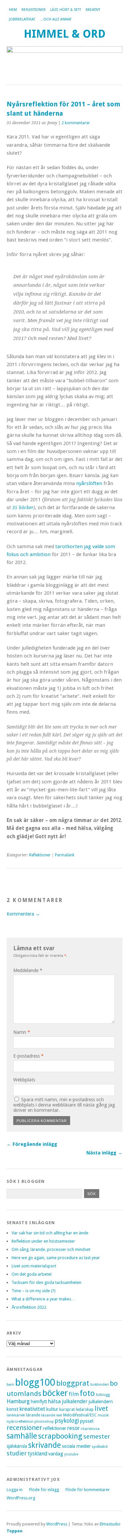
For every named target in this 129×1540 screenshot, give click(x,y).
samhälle (22, 1436)
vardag (55, 1454)
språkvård (100, 1447)
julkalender (75, 1401)
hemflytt (39, 1401)
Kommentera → (23, 914)
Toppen (14, 1530)
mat (59, 1415)
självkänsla (17, 1446)
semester (96, 1436)
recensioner (24, 1428)
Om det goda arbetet (32, 1274)
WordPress (56, 1523)
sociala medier (76, 1446)
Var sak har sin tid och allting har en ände (50, 1232)
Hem (13, 10)
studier (17, 1453)
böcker (55, 1393)
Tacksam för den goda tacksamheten (46, 1282)
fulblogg (103, 1395)
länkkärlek (16, 1415)
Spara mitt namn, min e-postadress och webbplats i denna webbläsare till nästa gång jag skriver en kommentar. (64, 1105)
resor (73, 1428)
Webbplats (24, 1079)
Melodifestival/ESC (80, 1415)
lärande (33, 1415)
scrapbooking (60, 1436)
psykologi (67, 1420)
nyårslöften (89, 483)
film (74, 1394)
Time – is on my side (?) (34, 1290)
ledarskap (85, 1409)
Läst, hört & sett (65, 10)
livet (101, 1408)
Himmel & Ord (65, 33)
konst (13, 1409)
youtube (71, 1454)
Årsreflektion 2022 (29, 1307)
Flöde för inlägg (44, 1489)
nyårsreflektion (20, 1421)
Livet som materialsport (34, 1265)
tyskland (37, 1453)
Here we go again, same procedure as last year (56, 1257)
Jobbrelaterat (22, 19)
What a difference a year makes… (43, 1298)
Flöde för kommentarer (87, 1489)
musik (103, 1415)
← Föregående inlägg (32, 1144)
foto (87, 1393)
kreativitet (32, 1409)
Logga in (14, 1489)
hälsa (54, 1401)
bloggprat (72, 1383)
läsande (48, 1415)
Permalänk (64, 855)
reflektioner (54, 1428)
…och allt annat (55, 19)
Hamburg (18, 1401)
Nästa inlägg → (104, 1152)
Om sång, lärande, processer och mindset (51, 1249)
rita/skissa (90, 1428)
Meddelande (27, 970)
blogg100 (35, 1382)
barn (10, 1384)
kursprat (67, 1409)
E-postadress (28, 1056)
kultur (52, 1409)
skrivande (44, 1445)
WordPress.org (21, 1497)
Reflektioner (34, 10)
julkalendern (101, 1401)
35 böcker (22, 507)
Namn (21, 1032)
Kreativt (93, 10)
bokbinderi (99, 1384)
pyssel (86, 1421)
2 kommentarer (76, 123)
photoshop (44, 1421)
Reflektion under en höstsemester (43, 1241)
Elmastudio (110, 1523)
